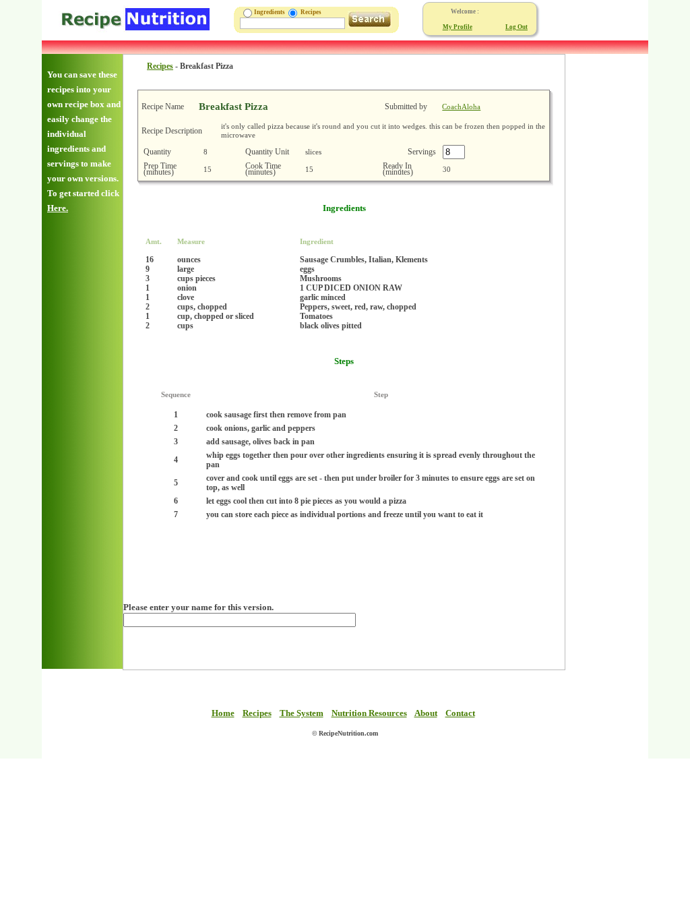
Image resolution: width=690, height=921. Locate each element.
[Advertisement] (605, 256)
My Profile (457, 27)
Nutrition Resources (369, 713)
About (425, 713)
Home (223, 713)
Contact (460, 713)
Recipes (160, 66)
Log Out (516, 27)
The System (301, 713)
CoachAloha (461, 106)
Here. (57, 208)
